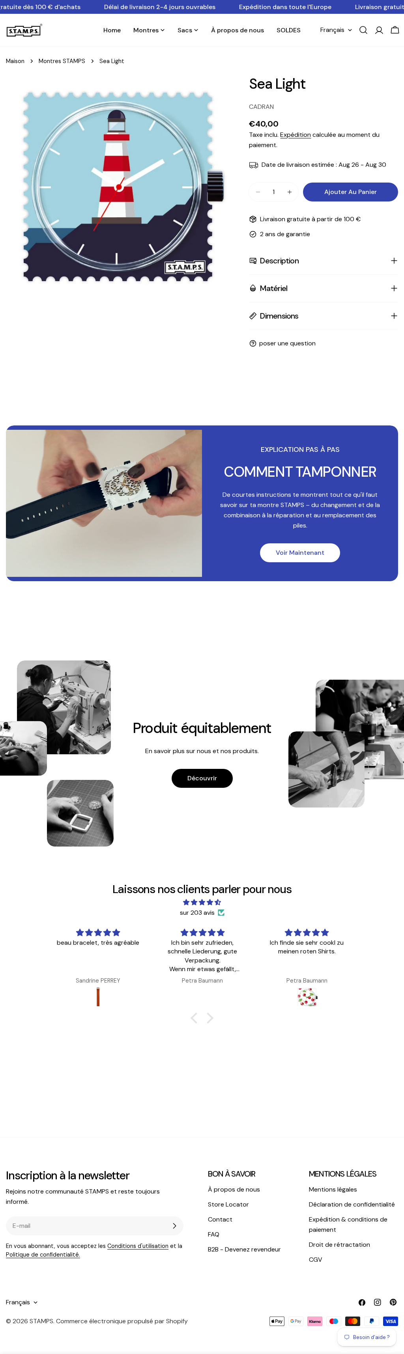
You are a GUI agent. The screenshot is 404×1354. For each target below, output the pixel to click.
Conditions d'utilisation (137, 1246)
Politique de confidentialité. (43, 1254)
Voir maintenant (300, 552)
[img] (202, 902)
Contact (220, 1219)
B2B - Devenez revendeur (244, 1249)
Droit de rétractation (339, 1244)
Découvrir (202, 778)
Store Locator (228, 1204)
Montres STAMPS (62, 61)
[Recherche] (363, 30)
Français (332, 30)
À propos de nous (234, 1189)
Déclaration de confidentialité (352, 1204)
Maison (15, 61)
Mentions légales (333, 1189)
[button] (196, 1018)
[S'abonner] (174, 1226)
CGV (315, 1259)
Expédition (295, 135)
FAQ (213, 1234)
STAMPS (41, 1321)
